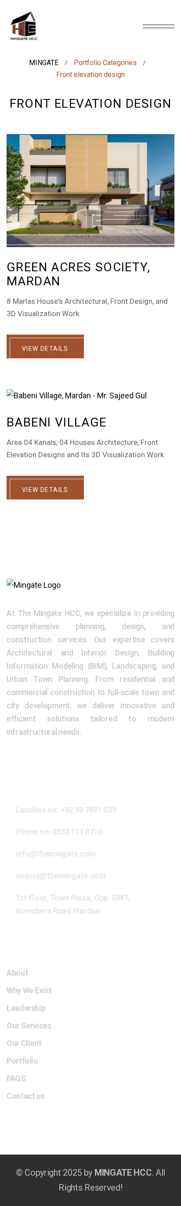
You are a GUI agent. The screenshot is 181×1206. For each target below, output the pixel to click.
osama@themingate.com (61, 875)
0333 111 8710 (77, 831)
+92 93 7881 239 (88, 809)
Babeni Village (57, 422)
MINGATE (43, 62)
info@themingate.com (56, 853)
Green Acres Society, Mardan (78, 274)
